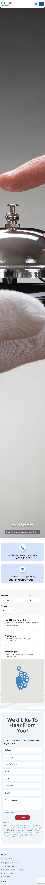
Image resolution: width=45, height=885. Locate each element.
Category (5, 606)
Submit (22, 818)
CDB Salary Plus (7, 873)
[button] (18, 669)
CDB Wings (5, 877)
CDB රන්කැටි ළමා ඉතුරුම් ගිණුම (12, 869)
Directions (37, 630)
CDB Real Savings (8, 859)
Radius (30, 595)
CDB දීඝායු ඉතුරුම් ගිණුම (9, 862)
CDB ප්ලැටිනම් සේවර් (8, 866)
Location (4, 595)
